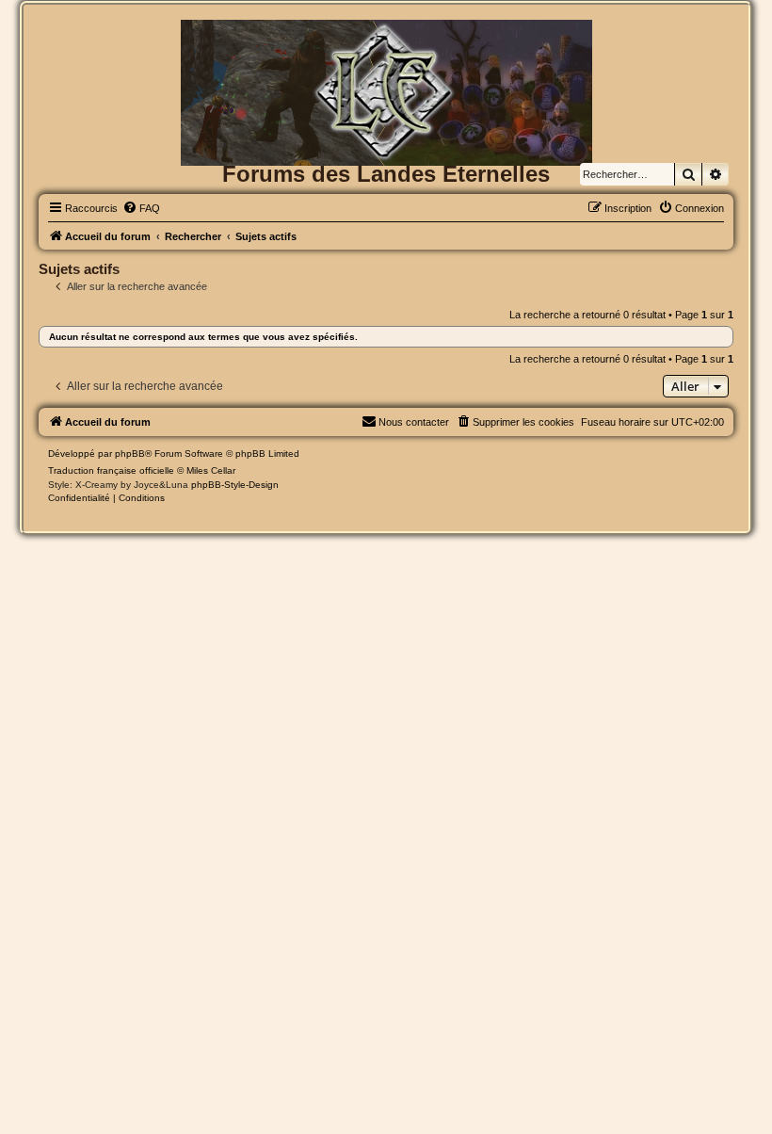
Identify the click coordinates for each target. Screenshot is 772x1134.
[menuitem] (141, 208)
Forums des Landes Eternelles (386, 173)
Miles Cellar (210, 470)
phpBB (130, 453)
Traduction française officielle (111, 470)
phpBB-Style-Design (235, 484)
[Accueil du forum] (386, 50)
